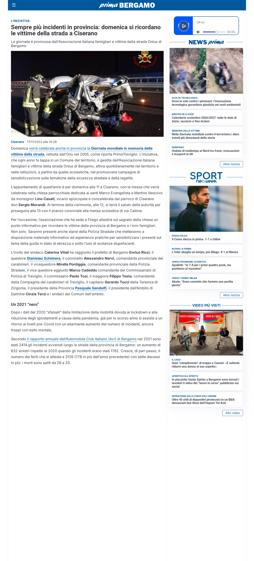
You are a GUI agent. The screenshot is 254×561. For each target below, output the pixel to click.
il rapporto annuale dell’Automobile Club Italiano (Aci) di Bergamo (81, 339)
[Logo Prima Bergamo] (127, 5)
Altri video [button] (233, 413)
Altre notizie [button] (231, 164)
